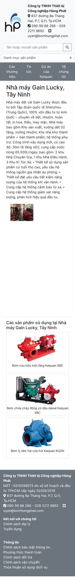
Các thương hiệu (12, 71)
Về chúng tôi (64, 71)
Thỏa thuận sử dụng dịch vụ (25, 567)
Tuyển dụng (12, 529)
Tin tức (28, 69)
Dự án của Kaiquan (46, 71)
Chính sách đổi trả (17, 557)
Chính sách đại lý (16, 524)
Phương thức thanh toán (22, 552)
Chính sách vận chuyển (21, 562)
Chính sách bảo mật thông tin (26, 547)
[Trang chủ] (13, 22)
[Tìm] (67, 47)
